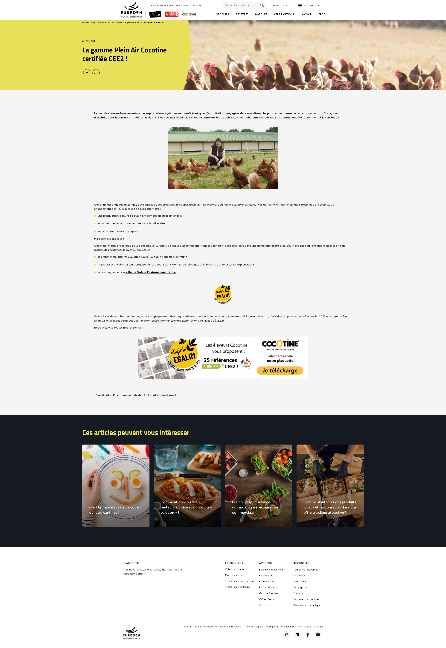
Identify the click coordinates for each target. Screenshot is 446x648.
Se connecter (311, 5)
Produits (222, 14)
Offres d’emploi (267, 599)
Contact (263, 605)
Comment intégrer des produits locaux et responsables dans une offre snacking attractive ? (330, 507)
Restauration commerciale (240, 581)
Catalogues (299, 575)
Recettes (242, 14)
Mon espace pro (234, 575)
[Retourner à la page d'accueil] (133, 9)
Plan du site (304, 626)
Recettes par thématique (307, 605)
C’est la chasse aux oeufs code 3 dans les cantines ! (115, 510)
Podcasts (298, 593)
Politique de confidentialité (280, 626)
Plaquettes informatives (306, 599)
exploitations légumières (113, 117)
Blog (322, 14)
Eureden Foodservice (271, 569)
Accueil (85, 22)
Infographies (300, 587)
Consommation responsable (109, 22)
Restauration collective (237, 586)
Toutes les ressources (305, 569)
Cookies (318, 626)
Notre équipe (266, 581)
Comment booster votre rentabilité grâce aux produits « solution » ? (186, 507)
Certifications (284, 14)
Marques (261, 14)
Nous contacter (282, 5)
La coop (306, 14)
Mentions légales (253, 626)
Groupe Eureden (268, 593)
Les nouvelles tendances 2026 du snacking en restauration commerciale (256, 507)
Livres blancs (300, 581)
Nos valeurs (265, 575)
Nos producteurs (268, 587)
